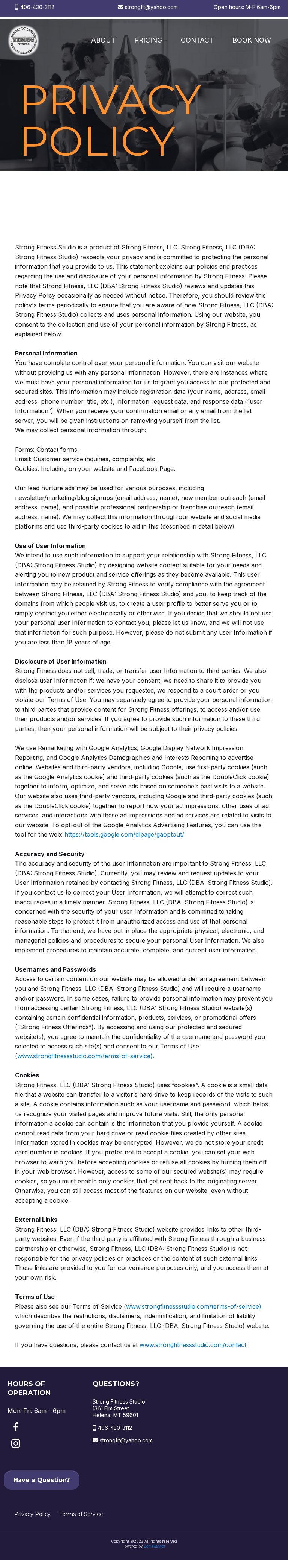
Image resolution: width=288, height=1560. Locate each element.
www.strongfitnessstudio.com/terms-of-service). (85, 1056)
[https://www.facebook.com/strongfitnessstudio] (44, 1426)
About (103, 40)
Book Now (251, 40)
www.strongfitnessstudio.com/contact (193, 1345)
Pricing (148, 40)
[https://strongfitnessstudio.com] (23, 40)
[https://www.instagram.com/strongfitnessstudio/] (42, 1443)
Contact (197, 40)
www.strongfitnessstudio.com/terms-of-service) (193, 1306)
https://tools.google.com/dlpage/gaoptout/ (124, 834)
